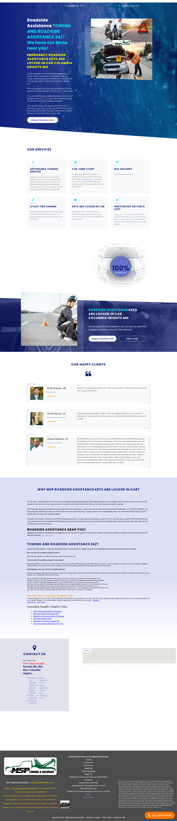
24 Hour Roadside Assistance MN (24, 788)
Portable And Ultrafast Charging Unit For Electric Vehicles (32, 685)
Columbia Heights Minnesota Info (46, 613)
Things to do (31, 602)
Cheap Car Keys (43, 696)
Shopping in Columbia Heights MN (46, 621)
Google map (41, 602)
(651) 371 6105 (37, 663)
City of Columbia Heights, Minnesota (47, 611)
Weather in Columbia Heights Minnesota (48, 616)
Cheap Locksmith (33, 696)
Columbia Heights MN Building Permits (48, 623)
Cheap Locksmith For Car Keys (44, 689)
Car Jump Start (47, 535)
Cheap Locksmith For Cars (44, 680)
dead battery (87, 179)
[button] (160, 815)
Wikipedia (95, 600)
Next (92, 797)
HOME (6, 788)
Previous (86, 797)
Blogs (88, 794)
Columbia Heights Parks (42, 618)
